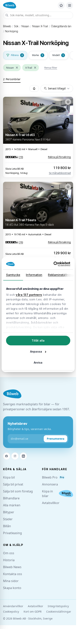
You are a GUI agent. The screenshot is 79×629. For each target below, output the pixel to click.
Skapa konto (12, 588)
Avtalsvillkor (50, 503)
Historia (9, 560)
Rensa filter (50, 67)
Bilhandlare (11, 498)
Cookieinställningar (58, 611)
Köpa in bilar (47, 493)
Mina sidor (11, 581)
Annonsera (50, 484)
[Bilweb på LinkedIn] (23, 456)
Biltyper (8, 512)
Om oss (8, 553)
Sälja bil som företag (18, 491)
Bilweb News (12, 567)
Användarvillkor (13, 606)
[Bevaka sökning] (34, 88)
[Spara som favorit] (68, 102)
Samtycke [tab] (13, 274)
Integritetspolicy (58, 606)
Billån (7, 526)
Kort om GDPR (33, 611)
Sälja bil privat (13, 484)
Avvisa (38, 362)
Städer (8, 519)
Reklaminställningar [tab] (62, 274)
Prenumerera (55, 438)
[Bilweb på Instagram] (15, 456)
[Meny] (69, 5)
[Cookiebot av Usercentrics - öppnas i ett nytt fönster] (53, 264)
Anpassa (36, 351)
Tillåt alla (38, 340)
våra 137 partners (29, 295)
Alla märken (11, 505)
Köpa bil (9, 477)
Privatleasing (12, 533)
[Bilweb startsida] (12, 394)
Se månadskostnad (60, 173)
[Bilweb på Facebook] (6, 456)
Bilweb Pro (53, 477)
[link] (14, 157)
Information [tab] (34, 274)
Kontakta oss (12, 574)
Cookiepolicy (11, 611)
